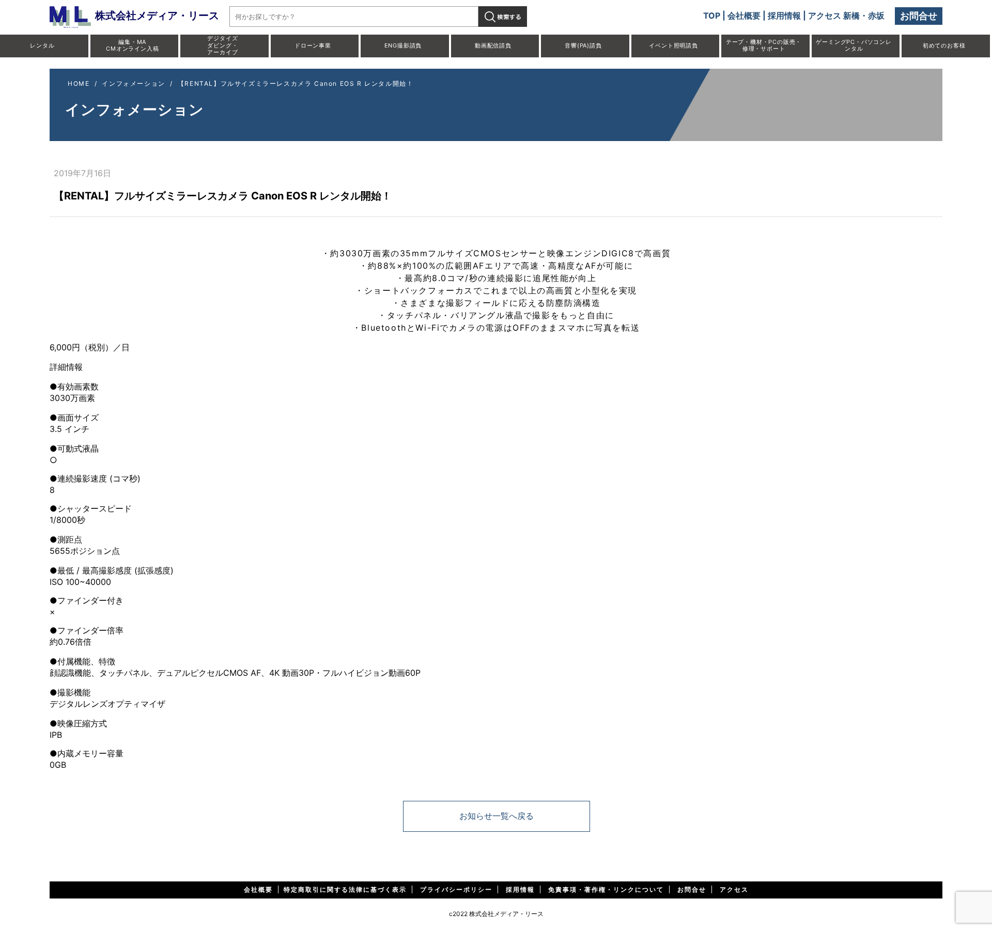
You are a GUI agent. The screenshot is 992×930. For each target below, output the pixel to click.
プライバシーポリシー (456, 889)
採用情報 (784, 15)
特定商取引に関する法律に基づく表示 (345, 889)
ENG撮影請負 (403, 45)
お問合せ (918, 15)
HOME (78, 83)
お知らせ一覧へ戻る (496, 816)
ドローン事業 (313, 45)
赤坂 (876, 15)
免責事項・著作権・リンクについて (606, 889)
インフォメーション (133, 83)
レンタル (42, 45)
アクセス (734, 889)
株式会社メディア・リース (157, 15)
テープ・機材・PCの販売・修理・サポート (763, 45)
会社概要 (744, 15)
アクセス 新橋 (834, 15)
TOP (711, 15)
